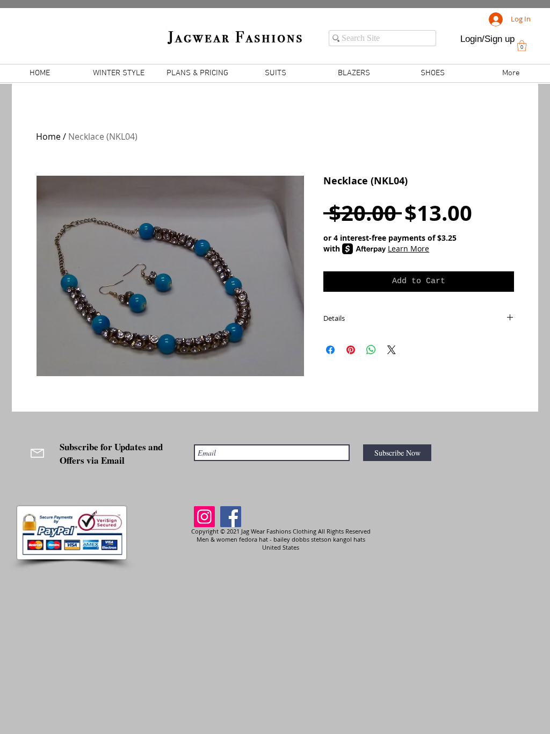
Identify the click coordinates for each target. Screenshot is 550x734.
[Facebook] (230, 516)
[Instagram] (204, 516)
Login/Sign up (487, 39)
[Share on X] (391, 349)
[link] (521, 45)
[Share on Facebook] (330, 349)
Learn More (408, 248)
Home (48, 136)
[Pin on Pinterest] (350, 349)
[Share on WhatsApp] (371, 349)
